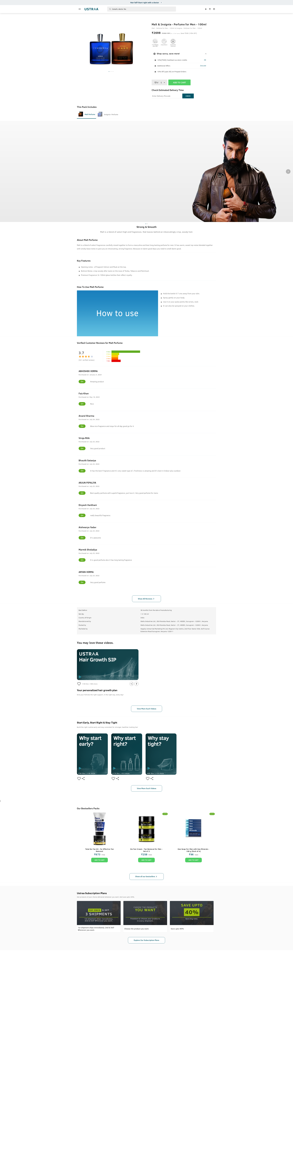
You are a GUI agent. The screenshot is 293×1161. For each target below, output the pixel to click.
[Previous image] (80, 43)
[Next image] (142, 43)
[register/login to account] (214, 9)
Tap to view (203, 65)
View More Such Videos (146, 708)
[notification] (206, 9)
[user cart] (210, 9)
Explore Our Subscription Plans (146, 940)
